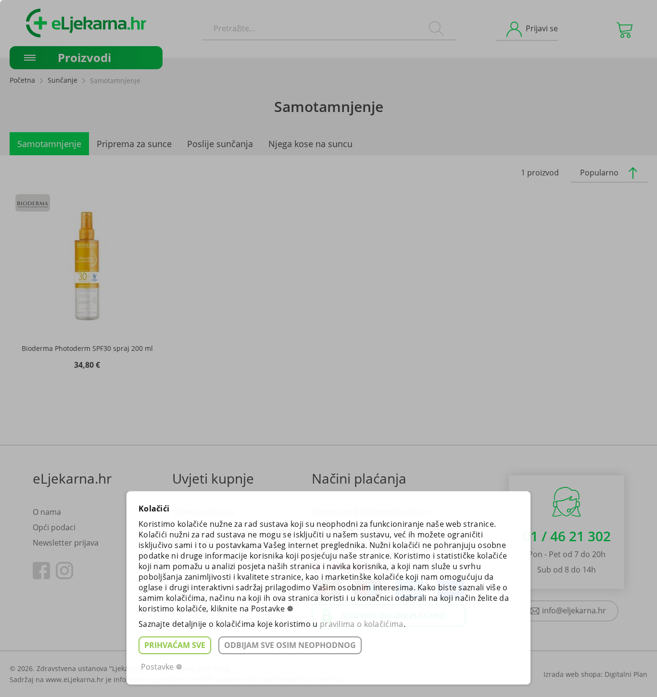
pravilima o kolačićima (362, 624)
